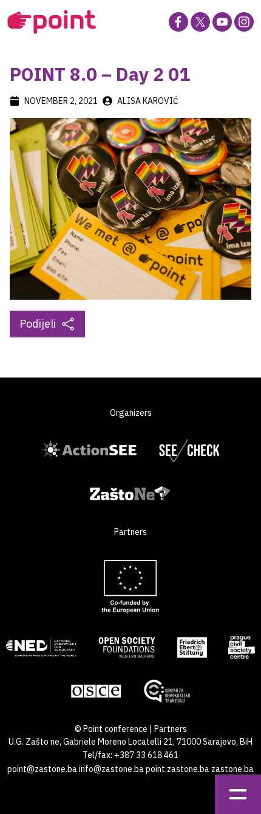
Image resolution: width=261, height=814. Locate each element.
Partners (170, 728)
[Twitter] (200, 22)
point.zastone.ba (177, 769)
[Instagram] (244, 22)
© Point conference (111, 728)
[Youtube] (222, 22)
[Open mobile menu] (238, 794)
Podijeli (37, 324)
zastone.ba (232, 769)
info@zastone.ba (111, 769)
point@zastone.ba (42, 769)
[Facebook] (178, 22)
